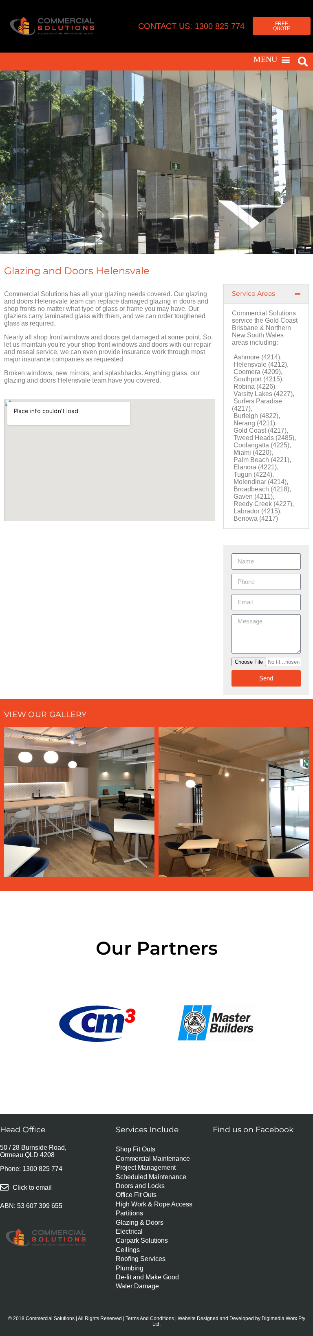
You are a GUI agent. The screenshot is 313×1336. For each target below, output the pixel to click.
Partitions (129, 1213)
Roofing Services (140, 1258)
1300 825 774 (42, 1168)
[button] (272, 59)
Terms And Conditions (150, 1318)
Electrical (129, 1231)
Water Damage (137, 1286)
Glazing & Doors (139, 1222)
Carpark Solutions (142, 1240)
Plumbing (129, 1268)
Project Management (146, 1167)
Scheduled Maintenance (151, 1176)
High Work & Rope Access (154, 1204)
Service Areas (253, 293)
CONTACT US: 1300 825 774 (191, 26)
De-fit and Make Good (147, 1277)
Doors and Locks (140, 1185)
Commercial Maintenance (153, 1158)
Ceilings (128, 1249)
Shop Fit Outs (135, 1149)
